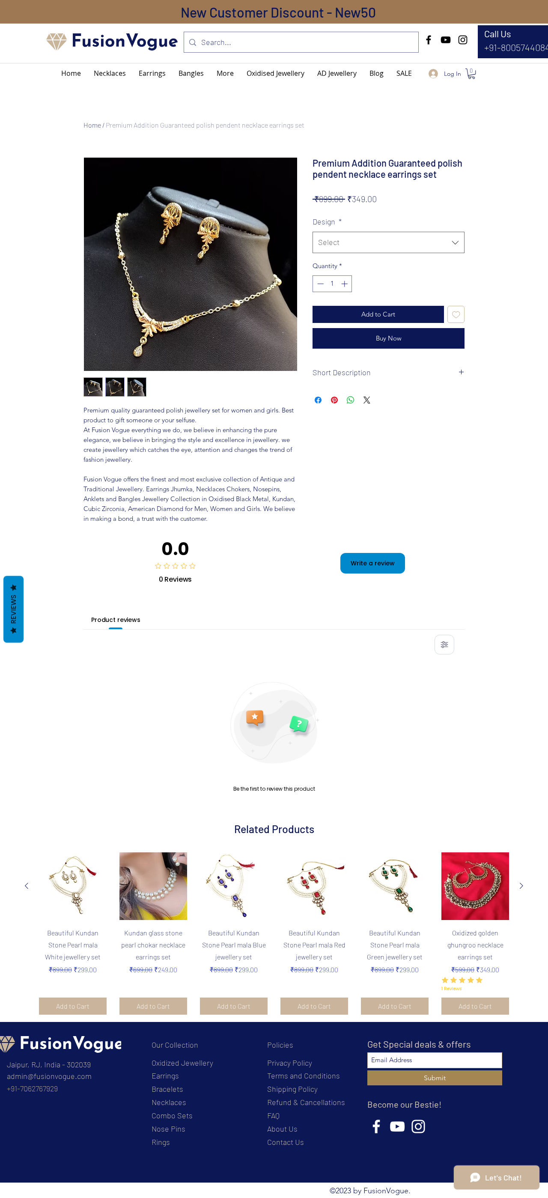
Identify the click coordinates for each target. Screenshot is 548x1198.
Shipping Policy (292, 1088)
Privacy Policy (289, 1062)
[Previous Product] (26, 886)
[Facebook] (429, 40)
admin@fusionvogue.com (49, 1076)
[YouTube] (446, 40)
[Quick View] (73, 886)
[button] (225, 73)
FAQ (273, 1115)
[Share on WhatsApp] (350, 400)
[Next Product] (521, 886)
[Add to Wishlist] (456, 314)
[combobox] (389, 242)
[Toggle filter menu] (444, 644)
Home (92, 125)
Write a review (373, 563)
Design (327, 221)
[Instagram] (463, 40)
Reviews (13, 609)
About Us (282, 1128)
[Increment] (345, 284)
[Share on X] (367, 400)
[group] (274, 933)
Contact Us (285, 1142)
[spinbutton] (332, 284)
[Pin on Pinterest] (334, 400)
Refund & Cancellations (306, 1102)
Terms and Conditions (303, 1075)
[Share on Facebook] (318, 400)
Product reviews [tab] (115, 619)
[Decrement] (319, 284)
